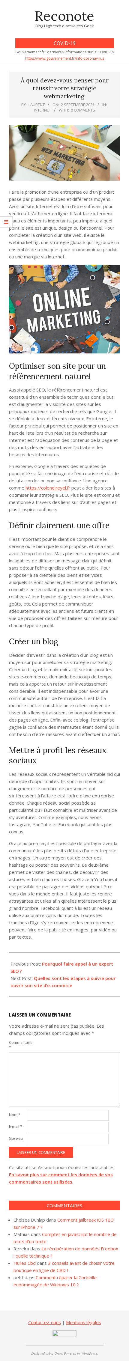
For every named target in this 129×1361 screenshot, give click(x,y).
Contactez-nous (44, 1322)
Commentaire (17, 1045)
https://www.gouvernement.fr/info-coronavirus (64, 58)
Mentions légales (83, 1322)
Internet (42, 110)
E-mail (15, 1126)
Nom (14, 1114)
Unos (58, 1353)
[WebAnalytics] (64, 1334)
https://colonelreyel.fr (48, 488)
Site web (16, 1138)
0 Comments (83, 110)
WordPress (89, 1353)
